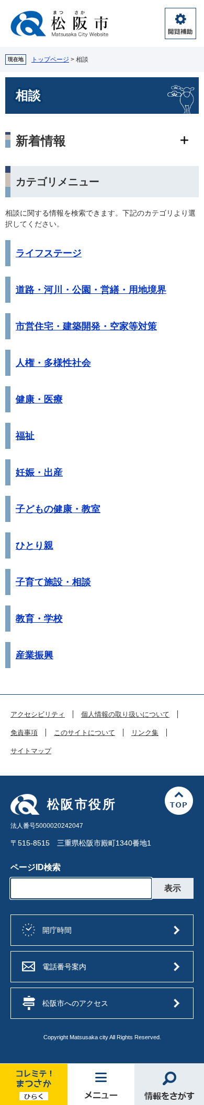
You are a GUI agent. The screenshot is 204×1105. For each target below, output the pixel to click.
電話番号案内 (64, 967)
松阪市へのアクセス (75, 1003)
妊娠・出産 (39, 472)
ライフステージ (49, 253)
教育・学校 (39, 618)
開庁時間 (57, 930)
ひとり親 (34, 545)
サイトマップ (30, 751)
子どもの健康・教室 (58, 509)
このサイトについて (84, 732)
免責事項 (24, 732)
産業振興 (34, 655)
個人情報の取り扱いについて (125, 714)
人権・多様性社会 (53, 363)
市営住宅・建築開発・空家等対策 (86, 326)
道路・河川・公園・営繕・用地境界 (91, 289)
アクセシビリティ (37, 714)
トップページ (50, 59)
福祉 (25, 436)
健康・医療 (39, 399)
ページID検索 (35, 867)
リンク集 (144, 732)
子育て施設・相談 (53, 582)
